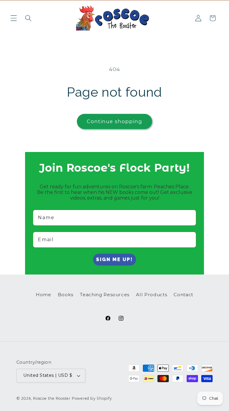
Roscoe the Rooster (52, 398)
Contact (183, 294)
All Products (151, 294)
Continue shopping (115, 121)
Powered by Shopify (92, 398)
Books (65, 294)
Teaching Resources (104, 294)
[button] (14, 18)
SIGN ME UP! (114, 259)
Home (43, 294)
